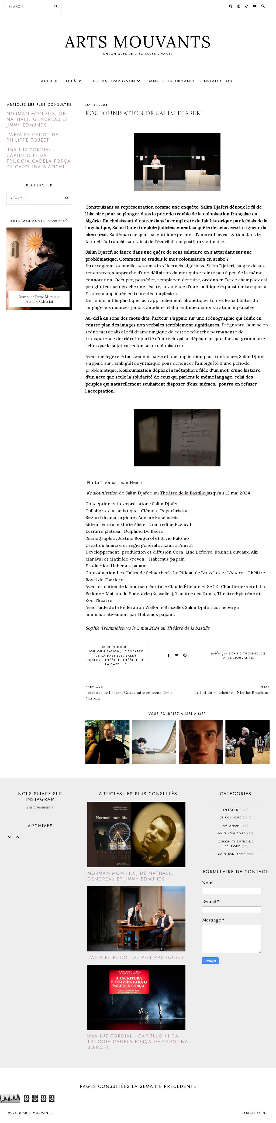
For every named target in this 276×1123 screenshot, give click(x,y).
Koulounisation (104, 651)
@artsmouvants (40, 807)
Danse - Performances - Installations (191, 81)
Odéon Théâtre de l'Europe (236, 843)
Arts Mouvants (138, 41)
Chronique (118, 647)
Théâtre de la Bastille (183, 493)
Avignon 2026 (235, 833)
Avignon (235, 825)
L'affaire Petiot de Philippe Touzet (32, 138)
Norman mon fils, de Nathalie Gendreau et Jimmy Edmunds (37, 119)
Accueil (49, 81)
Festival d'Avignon (113, 81)
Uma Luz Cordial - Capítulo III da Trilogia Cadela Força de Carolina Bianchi (38, 158)
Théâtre (74, 81)
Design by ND (255, 1113)
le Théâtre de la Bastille (119, 653)
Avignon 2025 (235, 854)
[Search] (56, 6)
